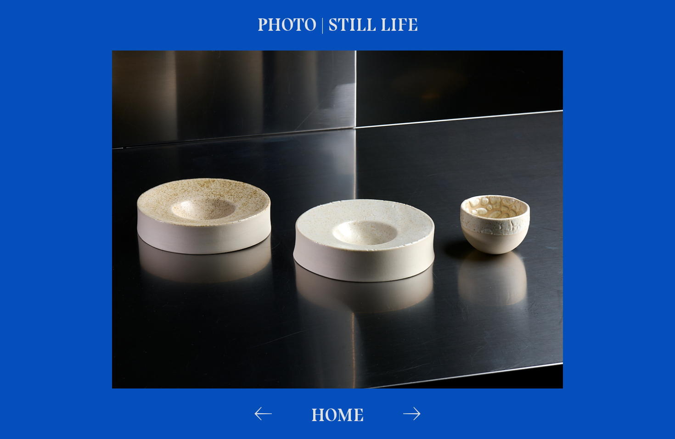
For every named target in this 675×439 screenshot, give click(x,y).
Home (337, 414)
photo (289, 24)
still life (373, 24)
